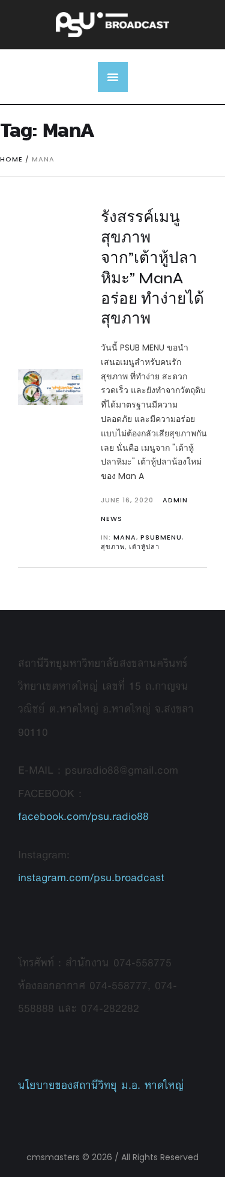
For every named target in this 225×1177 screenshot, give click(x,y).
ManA (124, 537)
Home (11, 159)
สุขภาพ (113, 547)
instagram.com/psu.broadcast (91, 877)
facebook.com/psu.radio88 (83, 816)
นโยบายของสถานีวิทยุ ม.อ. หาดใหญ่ (101, 1085)
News (111, 518)
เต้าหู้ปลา (144, 547)
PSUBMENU (161, 537)
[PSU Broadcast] (113, 24)
